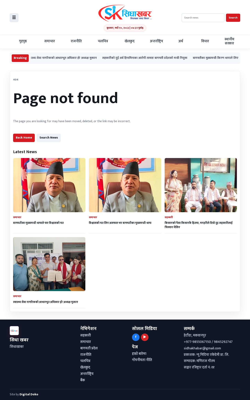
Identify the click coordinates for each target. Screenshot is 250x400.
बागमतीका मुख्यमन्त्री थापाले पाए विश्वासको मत (38, 223)
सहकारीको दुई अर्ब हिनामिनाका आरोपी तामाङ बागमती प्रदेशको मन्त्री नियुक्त (133, 58)
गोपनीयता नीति (142, 360)
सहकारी (85, 335)
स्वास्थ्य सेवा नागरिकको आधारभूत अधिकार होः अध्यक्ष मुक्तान (50, 58)
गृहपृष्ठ (23, 41)
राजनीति (76, 41)
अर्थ (180, 41)
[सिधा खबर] (125, 13)
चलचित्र (103, 41)
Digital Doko (29, 394)
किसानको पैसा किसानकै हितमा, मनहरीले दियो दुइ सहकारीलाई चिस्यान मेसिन (199, 225)
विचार (205, 41)
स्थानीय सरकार (229, 41)
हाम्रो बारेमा (139, 354)
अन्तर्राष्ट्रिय (156, 41)
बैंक (82, 380)
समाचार (49, 41)
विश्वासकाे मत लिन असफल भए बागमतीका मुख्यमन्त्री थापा (120, 223)
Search (233, 17)
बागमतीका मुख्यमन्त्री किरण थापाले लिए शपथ (207, 58)
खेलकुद (130, 41)
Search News (48, 137)
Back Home (24, 137)
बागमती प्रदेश (89, 348)
